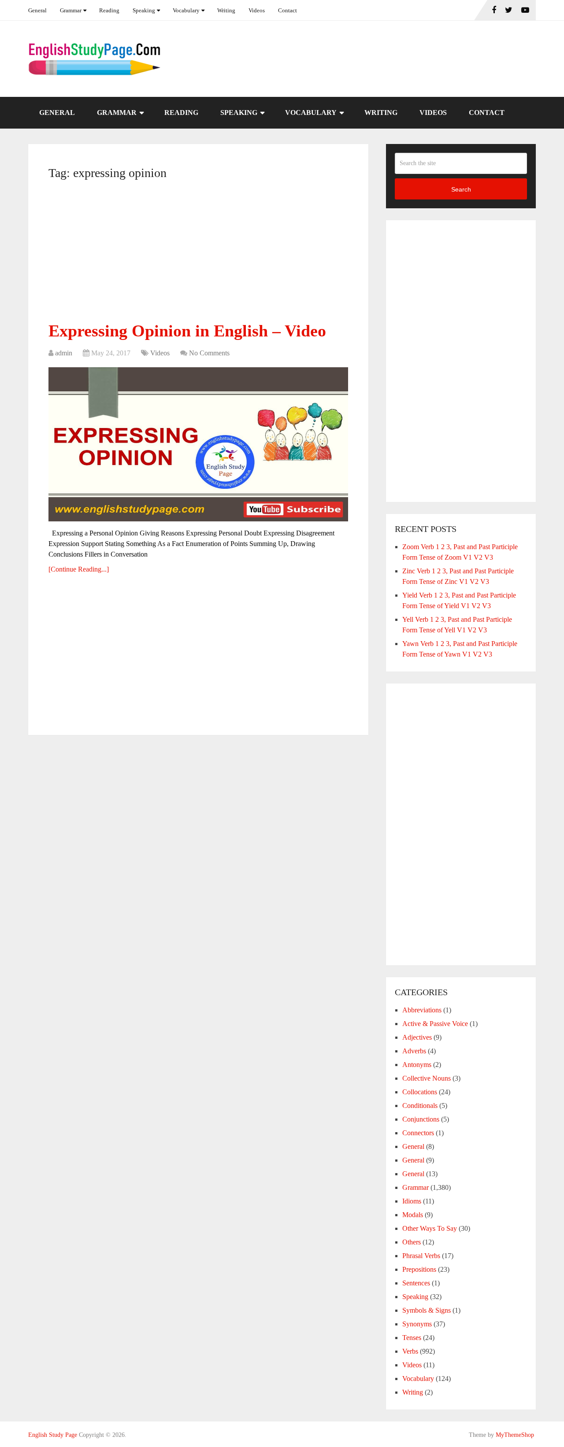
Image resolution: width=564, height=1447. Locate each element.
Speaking (144, 10)
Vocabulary (186, 10)
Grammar (71, 10)
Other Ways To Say (429, 1228)
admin (63, 353)
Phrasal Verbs (421, 1255)
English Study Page (52, 1435)
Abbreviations (422, 1010)
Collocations (419, 1092)
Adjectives (417, 1037)
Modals (412, 1214)
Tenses (411, 1337)
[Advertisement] (198, 254)
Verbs (410, 1351)
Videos (257, 10)
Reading (109, 10)
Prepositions (419, 1269)
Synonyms (417, 1324)
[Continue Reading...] (78, 569)
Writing (226, 10)
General (37, 10)
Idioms (411, 1201)
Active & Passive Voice (435, 1023)
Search (461, 189)
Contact (287, 10)
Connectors (418, 1133)
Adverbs (414, 1051)
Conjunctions (420, 1119)
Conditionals (420, 1105)
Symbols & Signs (426, 1310)
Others (411, 1242)
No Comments (209, 353)
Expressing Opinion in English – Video (187, 330)
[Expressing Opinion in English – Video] (198, 444)
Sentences (416, 1283)
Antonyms (416, 1064)
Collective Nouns (426, 1078)
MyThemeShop (515, 1435)
